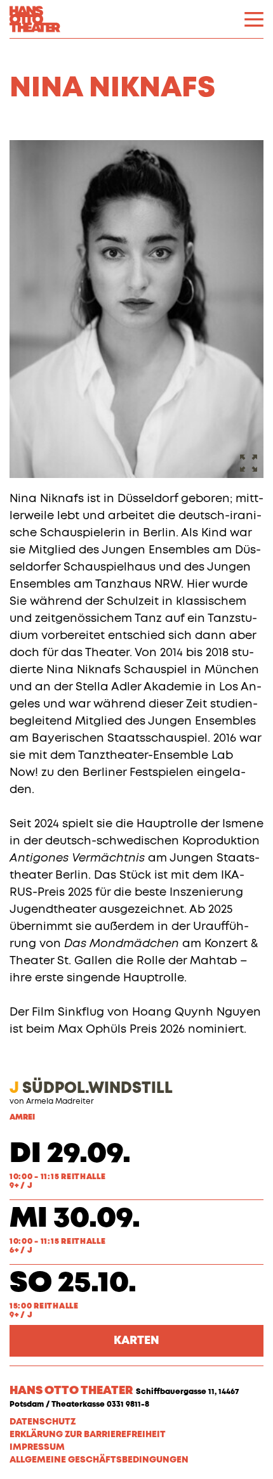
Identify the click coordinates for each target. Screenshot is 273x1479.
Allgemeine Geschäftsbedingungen (99, 1460)
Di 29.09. (70, 1154)
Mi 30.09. (75, 1219)
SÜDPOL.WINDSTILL (91, 1088)
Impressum (37, 1447)
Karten (136, 1341)
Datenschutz (43, 1422)
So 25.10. (73, 1283)
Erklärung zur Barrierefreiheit (88, 1434)
